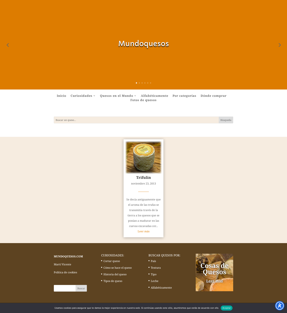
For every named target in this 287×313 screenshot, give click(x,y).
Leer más (143, 231)
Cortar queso (111, 261)
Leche (154, 281)
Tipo (153, 274)
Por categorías (184, 96)
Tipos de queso (112, 281)
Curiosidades (81, 96)
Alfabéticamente (154, 96)
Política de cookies (65, 272)
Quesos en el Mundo (116, 96)
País (153, 261)
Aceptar (226, 308)
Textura (156, 267)
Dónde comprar (214, 96)
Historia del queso (115, 274)
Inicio (61, 96)
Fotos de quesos (143, 100)
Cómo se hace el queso (117, 267)
